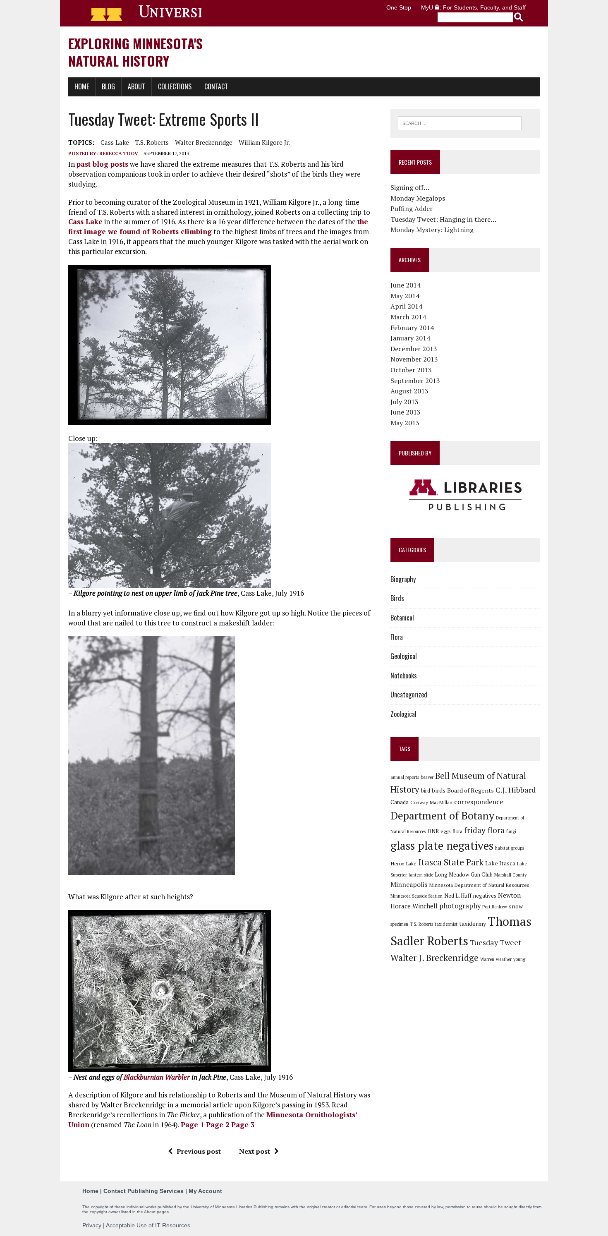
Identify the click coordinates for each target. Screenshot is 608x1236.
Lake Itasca (500, 863)
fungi (511, 831)
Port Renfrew (494, 907)
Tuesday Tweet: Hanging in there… (443, 219)
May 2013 (404, 422)
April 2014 (406, 306)
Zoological (403, 714)
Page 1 (192, 1124)
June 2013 (405, 412)
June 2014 (405, 285)
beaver (427, 777)
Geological (403, 656)
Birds (397, 598)
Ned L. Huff (458, 895)
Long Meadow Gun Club (464, 874)
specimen (399, 924)
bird (425, 790)
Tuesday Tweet (495, 942)
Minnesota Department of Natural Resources (479, 884)
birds (438, 790)
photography (460, 905)
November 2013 (414, 359)
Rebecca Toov (118, 153)
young (519, 959)
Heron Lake (403, 863)
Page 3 (243, 1124)
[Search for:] (460, 122)
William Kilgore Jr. (264, 142)
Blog (108, 86)
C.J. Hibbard (515, 790)
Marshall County (510, 875)
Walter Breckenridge (203, 142)
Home (81, 86)
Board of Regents (470, 790)
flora (457, 831)
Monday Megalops (417, 198)
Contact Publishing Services (143, 1191)
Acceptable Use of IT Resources (148, 1225)
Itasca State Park (451, 862)
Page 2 (218, 1124)
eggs (445, 831)
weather (504, 959)
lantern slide (421, 875)
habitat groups (509, 848)
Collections (174, 86)
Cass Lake (115, 142)
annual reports (404, 777)
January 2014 (410, 338)
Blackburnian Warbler (157, 1077)
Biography (403, 579)
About (136, 86)
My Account (205, 1191)
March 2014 (408, 316)
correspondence (478, 801)
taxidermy (472, 923)
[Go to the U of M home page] (141, 13)
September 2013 (415, 380)
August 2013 (409, 390)
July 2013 (404, 401)
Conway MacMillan (431, 802)
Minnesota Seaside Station (416, 896)
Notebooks (403, 675)
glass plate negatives (441, 845)
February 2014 (412, 327)
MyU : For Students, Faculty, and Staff (473, 7)
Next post (254, 1151)
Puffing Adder (411, 208)
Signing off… (409, 187)
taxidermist (446, 924)
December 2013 (413, 348)
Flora (396, 637)
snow (516, 906)
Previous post (199, 1151)
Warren (487, 959)
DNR (433, 831)
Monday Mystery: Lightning (432, 229)
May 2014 (404, 295)
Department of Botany (442, 815)
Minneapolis (408, 884)
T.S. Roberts (152, 142)
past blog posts (102, 164)
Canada (399, 802)
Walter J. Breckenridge (434, 957)
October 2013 (411, 369)
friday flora (484, 830)
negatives (484, 895)
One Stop (398, 7)
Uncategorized (408, 694)
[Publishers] (465, 495)
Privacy (91, 1225)
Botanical (402, 618)
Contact (216, 86)
